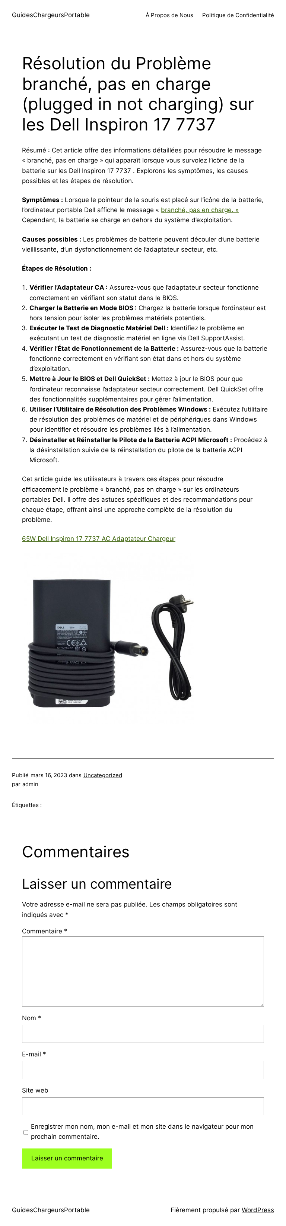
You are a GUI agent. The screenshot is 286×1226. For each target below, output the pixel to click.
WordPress (258, 1210)
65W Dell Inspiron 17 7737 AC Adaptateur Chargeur (98, 538)
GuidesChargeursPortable (51, 15)
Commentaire (44, 931)
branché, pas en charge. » (200, 210)
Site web (35, 1090)
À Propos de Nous (169, 15)
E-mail (34, 1054)
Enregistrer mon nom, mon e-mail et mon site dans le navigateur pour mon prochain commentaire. (142, 1131)
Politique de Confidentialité (238, 15)
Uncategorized (102, 775)
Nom (31, 1018)
